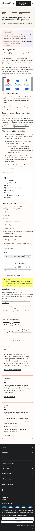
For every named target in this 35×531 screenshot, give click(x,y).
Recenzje (14, 12)
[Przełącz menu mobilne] (32, 3)
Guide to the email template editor (12, 292)
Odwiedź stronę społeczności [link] (12, 369)
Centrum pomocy (4, 12)
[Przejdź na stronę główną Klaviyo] (6, 3)
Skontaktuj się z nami (23, 3)
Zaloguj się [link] (7, 435)
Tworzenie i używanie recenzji (24, 12)
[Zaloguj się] (14, 4)
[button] (17, 84)
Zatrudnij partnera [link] (9, 396)
